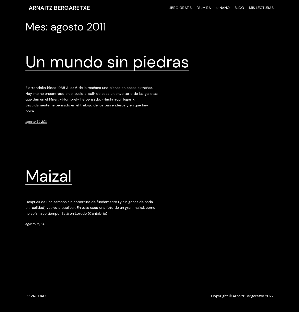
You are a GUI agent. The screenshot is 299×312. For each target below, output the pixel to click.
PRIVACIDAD (35, 296)
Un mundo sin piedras (107, 62)
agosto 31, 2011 (36, 121)
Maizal (48, 176)
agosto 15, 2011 (36, 224)
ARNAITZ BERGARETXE (59, 8)
